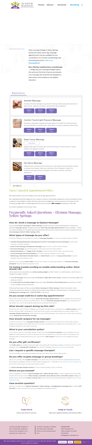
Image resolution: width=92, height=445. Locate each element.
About (50, 5)
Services (62, 5)
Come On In (26, 410)
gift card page (61, 347)
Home (41, 5)
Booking (74, 5)
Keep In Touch (65, 410)
